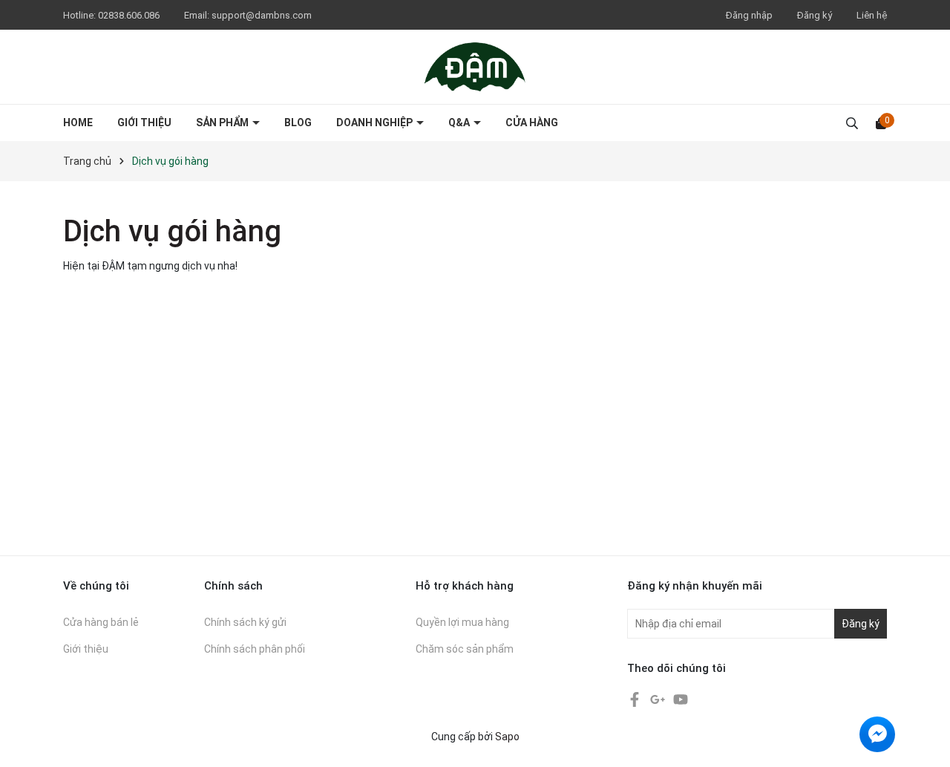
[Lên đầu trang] (924, 741)
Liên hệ (871, 15)
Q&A (460, 122)
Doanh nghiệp (375, 122)
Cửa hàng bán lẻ (101, 622)
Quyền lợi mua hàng (462, 622)
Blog (298, 122)
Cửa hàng (531, 122)
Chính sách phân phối (254, 649)
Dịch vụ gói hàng (172, 231)
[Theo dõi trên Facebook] (635, 699)
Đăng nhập (749, 15)
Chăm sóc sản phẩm (465, 649)
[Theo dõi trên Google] (658, 699)
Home (78, 122)
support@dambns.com (262, 15)
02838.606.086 (130, 15)
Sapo (507, 736)
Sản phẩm (223, 122)
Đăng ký (814, 15)
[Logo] (475, 66)
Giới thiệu (144, 122)
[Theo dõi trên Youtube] (680, 699)
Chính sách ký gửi (245, 622)
